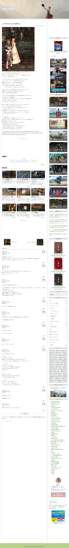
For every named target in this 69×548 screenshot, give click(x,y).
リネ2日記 (4, 156)
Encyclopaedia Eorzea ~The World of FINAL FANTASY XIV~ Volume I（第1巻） (58, 256)
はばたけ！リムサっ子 (55, 444)
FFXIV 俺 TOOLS (54, 424)
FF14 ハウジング (54, 416)
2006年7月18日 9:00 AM (6, 404)
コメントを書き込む (23, 413)
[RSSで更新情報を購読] (62, 495)
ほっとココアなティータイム (56, 458)
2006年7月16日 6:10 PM (6, 252)
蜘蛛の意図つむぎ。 (55, 433)
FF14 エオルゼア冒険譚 (55, 418)
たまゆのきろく (54, 423)
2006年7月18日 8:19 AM (6, 350)
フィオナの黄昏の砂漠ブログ (56, 455)
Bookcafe (53, 435)
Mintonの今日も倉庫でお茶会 (56, 449)
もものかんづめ (54, 447)
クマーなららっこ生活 (55, 453)
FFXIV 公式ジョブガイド (56, 403)
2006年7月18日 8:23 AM (6, 391)
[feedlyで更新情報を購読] (60, 495)
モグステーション (54, 404)
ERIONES (53, 412)
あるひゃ (56, 217)
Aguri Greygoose (54, 446)
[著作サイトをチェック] (54, 495)
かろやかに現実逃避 (55, 463)
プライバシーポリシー (53, 502)
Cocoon (52, 472)
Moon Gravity (53, 443)
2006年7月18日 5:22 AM (6, 326)
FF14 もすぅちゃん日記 (55, 421)
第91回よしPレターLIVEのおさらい (56, 233)
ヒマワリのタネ (54, 436)
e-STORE (53, 406)
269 (52, 450)
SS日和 (52, 432)
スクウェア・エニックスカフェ (57, 410)
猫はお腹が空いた (54, 413)
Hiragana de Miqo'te (55, 429)
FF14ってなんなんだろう (56, 430)
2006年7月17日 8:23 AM (6, 266)
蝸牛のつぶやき (54, 464)
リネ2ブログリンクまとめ (56, 467)
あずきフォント (54, 469)
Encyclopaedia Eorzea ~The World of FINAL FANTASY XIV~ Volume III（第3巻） (58, 288)
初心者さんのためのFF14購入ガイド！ (58, 426)
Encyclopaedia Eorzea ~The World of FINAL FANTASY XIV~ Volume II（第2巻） (58, 272)
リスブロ (53, 473)
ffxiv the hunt (53, 415)
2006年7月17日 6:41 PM (6, 302)
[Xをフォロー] (56, 495)
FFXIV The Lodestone (55, 401)
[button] (66, 56)
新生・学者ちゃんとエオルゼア (57, 441)
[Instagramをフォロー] (58, 495)
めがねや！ (53, 452)
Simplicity (53, 470)
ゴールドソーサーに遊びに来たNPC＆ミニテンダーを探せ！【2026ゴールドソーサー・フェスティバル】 (58, 216)
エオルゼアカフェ (54, 409)
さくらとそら (53, 466)
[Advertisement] (23, 146)
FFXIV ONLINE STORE (55, 407)
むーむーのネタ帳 (54, 427)
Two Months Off (54, 438)
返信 (43, 262)
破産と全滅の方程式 (55, 461)
